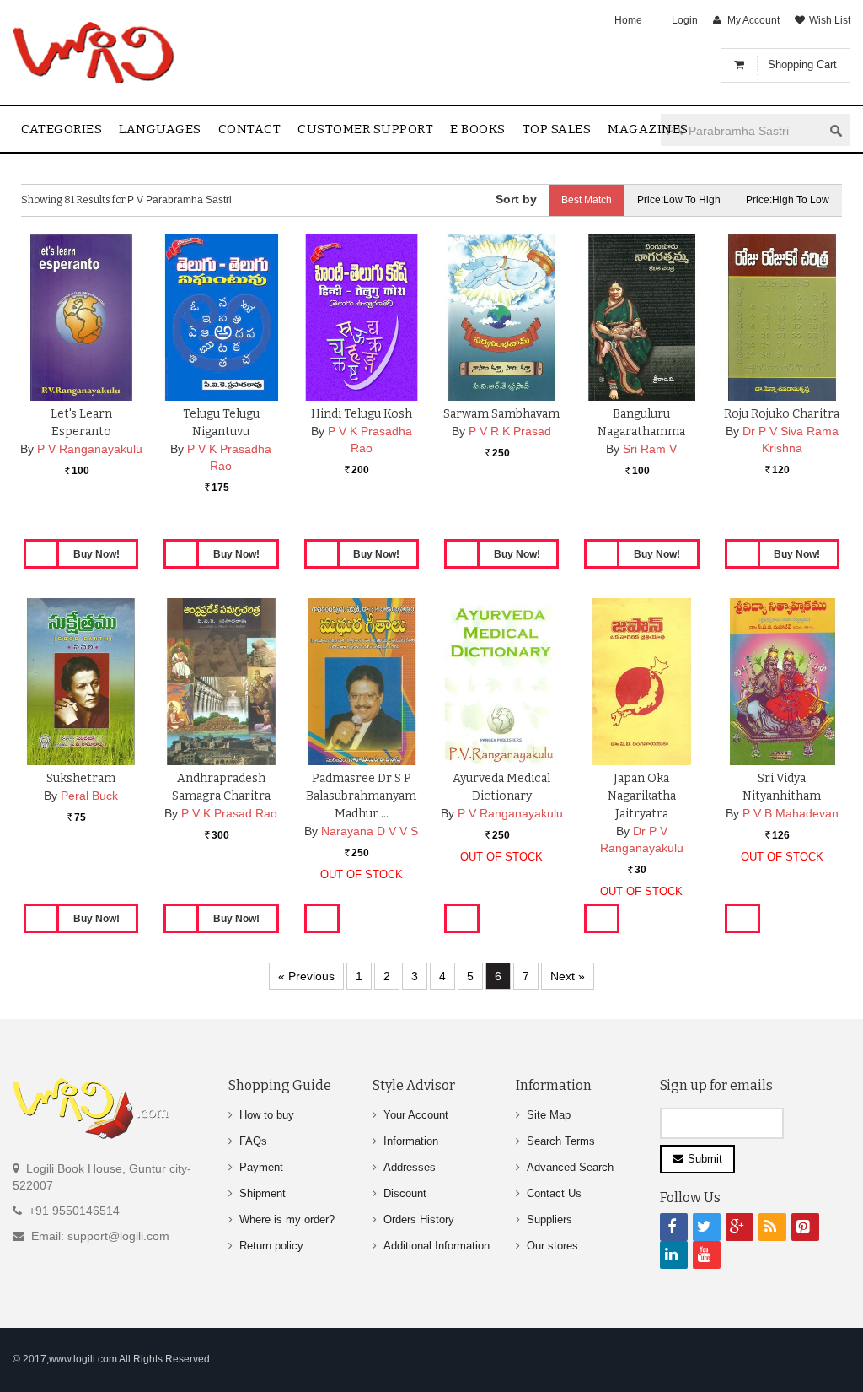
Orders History (418, 1219)
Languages (160, 129)
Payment (261, 1167)
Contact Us (554, 1193)
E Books (478, 129)
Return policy (271, 1245)
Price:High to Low (787, 200)
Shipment (262, 1193)
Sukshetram (80, 778)
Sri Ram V (650, 449)
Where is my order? (287, 1219)
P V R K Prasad (510, 431)
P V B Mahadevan (790, 813)
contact (249, 129)
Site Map (549, 1115)
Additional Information (436, 1245)
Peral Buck (89, 795)
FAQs (253, 1141)
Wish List (829, 20)
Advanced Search (570, 1167)
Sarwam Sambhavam (501, 414)
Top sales (557, 129)
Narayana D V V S (369, 831)
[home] (95, 52)
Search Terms (561, 1141)
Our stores (552, 1245)
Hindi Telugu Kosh (361, 414)
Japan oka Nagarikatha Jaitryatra (642, 796)
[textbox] (741, 130)
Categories (61, 129)
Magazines (648, 129)
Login (685, 20)
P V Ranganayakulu (89, 449)
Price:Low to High (679, 200)
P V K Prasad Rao (229, 813)
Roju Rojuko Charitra (781, 414)
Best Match (586, 200)
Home (628, 20)
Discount (404, 1193)
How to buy (266, 1115)
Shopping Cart (802, 64)
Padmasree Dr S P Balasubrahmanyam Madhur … (361, 796)
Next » (567, 976)
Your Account (415, 1115)
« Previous (306, 976)
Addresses (409, 1167)
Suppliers (549, 1219)
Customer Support (365, 129)
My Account (753, 20)
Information (410, 1141)
